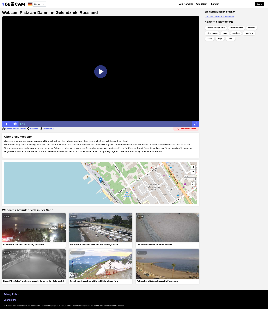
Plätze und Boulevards (15, 128)
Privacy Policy (11, 294)
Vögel (220, 39)
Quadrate (249, 33)
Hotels (230, 39)
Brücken (236, 33)
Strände (6, 216)
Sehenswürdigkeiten (78, 253)
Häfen (209, 39)
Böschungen (142, 253)
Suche (259, 4)
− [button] (193, 171)
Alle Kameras (186, 4)
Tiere (225, 33)
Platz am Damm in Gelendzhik (219, 16)
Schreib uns (10, 299)
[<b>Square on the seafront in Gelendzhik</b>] (100, 180)
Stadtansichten (236, 28)
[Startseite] (13, 4)
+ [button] (193, 167)
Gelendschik (48, 128)
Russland (34, 128)
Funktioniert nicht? (187, 129)
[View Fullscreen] (193, 184)
